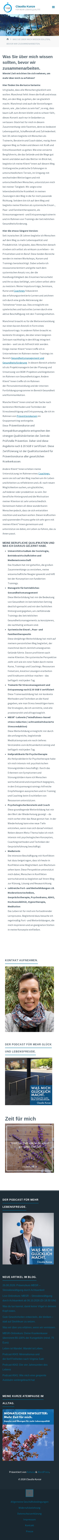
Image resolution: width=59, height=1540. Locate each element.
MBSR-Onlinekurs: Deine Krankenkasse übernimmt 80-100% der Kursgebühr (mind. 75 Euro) (28, 1338)
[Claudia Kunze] (8, 7)
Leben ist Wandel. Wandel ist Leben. (23, 1348)
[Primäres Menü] (53, 7)
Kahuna (30, 1471)
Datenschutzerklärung (29, 1513)
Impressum (29, 1519)
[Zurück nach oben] (29, 1493)
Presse (29, 1531)
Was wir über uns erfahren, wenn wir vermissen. (29, 1327)
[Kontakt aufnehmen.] (29, 998)
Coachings (19, 290)
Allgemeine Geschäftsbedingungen (29, 1501)
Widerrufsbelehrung (29, 1507)
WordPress (43, 1471)
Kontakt (29, 1525)
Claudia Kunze (25, 6)
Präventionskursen (27, 416)
